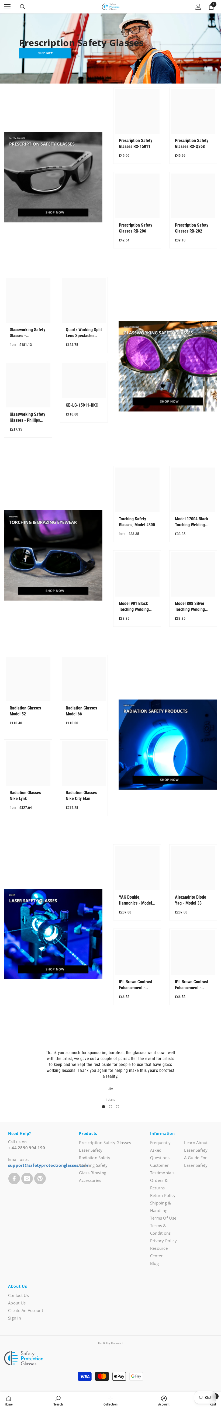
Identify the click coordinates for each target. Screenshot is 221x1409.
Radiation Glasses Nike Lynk (25, 795)
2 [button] (110, 1106)
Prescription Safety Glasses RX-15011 (135, 143)
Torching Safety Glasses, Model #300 (137, 521)
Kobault (117, 1343)
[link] (58, 1400)
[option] (110, 1073)
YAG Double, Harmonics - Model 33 (135, 900)
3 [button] (117, 1106)
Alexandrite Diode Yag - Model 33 (190, 900)
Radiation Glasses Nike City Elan (81, 795)
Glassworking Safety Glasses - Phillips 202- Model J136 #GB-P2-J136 (27, 417)
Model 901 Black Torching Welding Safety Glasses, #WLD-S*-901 (134, 606)
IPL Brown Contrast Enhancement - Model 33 (191, 985)
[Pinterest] (40, 1178)
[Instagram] (27, 1178)
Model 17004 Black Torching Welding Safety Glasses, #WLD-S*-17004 (191, 522)
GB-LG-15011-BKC (82, 405)
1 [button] (103, 1106)
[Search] (22, 7)
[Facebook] (14, 1178)
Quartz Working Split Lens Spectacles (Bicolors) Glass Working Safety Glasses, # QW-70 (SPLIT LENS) (84, 333)
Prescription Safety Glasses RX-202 (191, 228)
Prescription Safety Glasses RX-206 (135, 228)
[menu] (7, 7)
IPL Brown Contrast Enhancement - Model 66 (135, 985)
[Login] (198, 7)
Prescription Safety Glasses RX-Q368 (191, 143)
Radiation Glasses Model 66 (81, 710)
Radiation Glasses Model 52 (25, 710)
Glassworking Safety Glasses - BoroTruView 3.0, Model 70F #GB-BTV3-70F (27, 333)
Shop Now (45, 53)
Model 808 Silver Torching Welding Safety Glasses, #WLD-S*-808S (190, 606)
